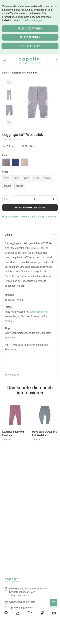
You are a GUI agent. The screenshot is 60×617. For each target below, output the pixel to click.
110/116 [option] (7, 186)
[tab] (30, 235)
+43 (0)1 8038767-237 (21, 608)
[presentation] (26, 102)
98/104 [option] (47, 178)
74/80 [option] (26, 178)
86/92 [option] (36, 178)
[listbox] (30, 163)
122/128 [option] (19, 186)
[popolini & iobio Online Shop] (30, 60)
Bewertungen (12, 374)
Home (5, 72)
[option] (9, 110)
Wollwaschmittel (39, 311)
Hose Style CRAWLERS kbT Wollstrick (44, 433)
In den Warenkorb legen (30, 207)
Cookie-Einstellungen (30, 20)
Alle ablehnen (30, 37)
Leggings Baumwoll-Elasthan (13, 433)
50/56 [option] (6, 178)
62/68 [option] (16, 178)
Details (8, 234)
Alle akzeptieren (30, 28)
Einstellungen (30, 46)
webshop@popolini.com (22, 601)
